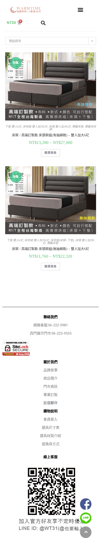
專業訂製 (50, 395)
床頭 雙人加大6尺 (60, 126)
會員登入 (50, 419)
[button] (80, 9)
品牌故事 (50, 370)
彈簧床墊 (77, 126)
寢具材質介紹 (50, 436)
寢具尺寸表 (50, 427)
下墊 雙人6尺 (13, 126)
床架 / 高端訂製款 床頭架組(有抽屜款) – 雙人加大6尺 (50, 135)
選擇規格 (50, 152)
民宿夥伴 (50, 403)
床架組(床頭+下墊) (62, 240)
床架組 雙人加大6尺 (35, 126)
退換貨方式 (50, 444)
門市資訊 (50, 386)
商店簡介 (50, 378)
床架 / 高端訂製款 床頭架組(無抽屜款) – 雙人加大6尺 (50, 249)
